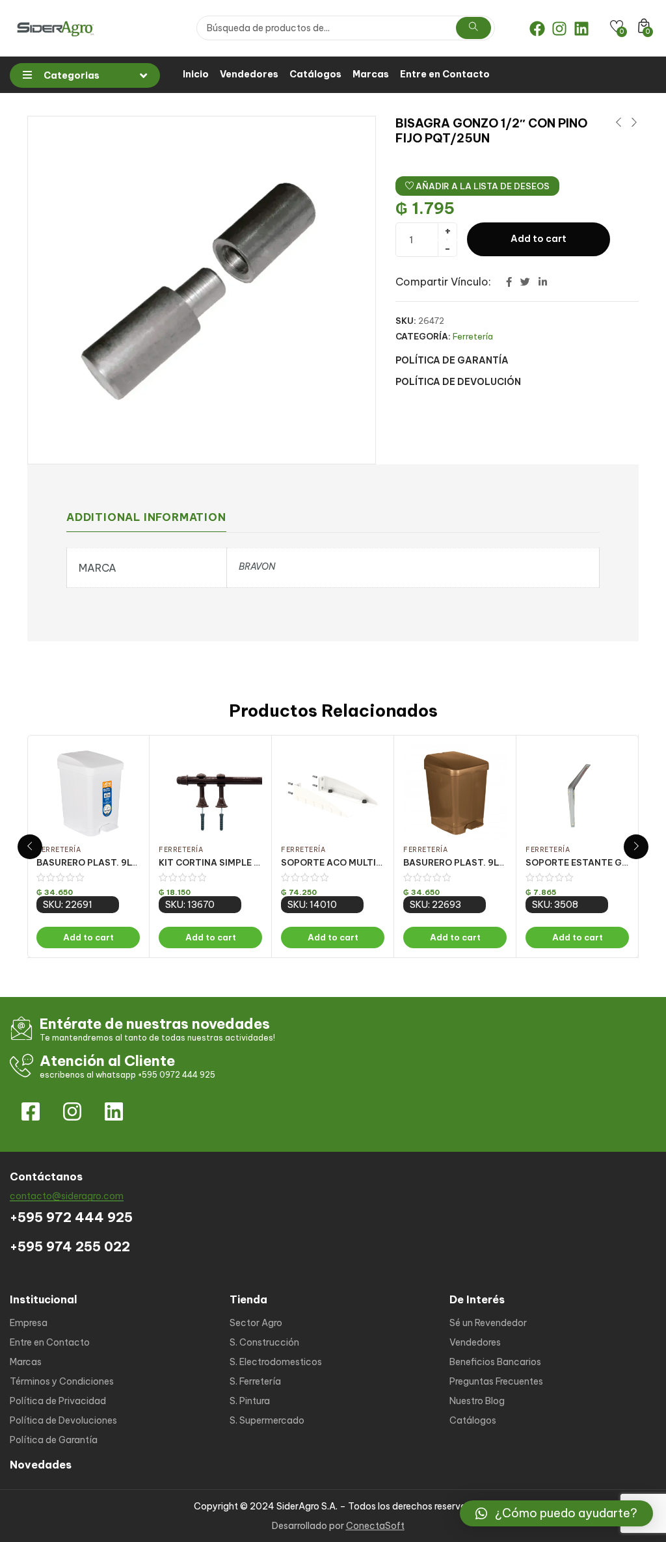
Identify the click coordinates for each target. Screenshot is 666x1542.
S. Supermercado (267, 1420)
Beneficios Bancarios (495, 1362)
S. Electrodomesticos (276, 1362)
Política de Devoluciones (63, 1420)
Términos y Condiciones (62, 1381)
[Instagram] (559, 29)
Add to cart (538, 239)
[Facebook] (537, 29)
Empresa (28, 1323)
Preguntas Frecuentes (496, 1381)
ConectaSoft (375, 1526)
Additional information (146, 517)
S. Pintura (250, 1401)
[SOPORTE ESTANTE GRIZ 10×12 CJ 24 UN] (577, 792)
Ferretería (473, 336)
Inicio (196, 74)
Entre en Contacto (445, 74)
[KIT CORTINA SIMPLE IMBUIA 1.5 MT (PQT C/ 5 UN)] (210, 792)
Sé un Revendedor (488, 1323)
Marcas (371, 74)
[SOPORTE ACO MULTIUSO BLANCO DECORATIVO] (332, 792)
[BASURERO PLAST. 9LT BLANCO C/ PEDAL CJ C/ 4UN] (88, 792)
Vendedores (249, 74)
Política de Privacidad (58, 1401)
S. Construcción (264, 1342)
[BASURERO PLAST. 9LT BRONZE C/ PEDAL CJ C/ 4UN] (455, 792)
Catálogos (315, 74)
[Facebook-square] (30, 1111)
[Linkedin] (581, 29)
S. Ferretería (255, 1381)
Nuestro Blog (477, 1401)
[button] (556, 1513)
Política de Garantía (54, 1440)
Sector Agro (256, 1323)
